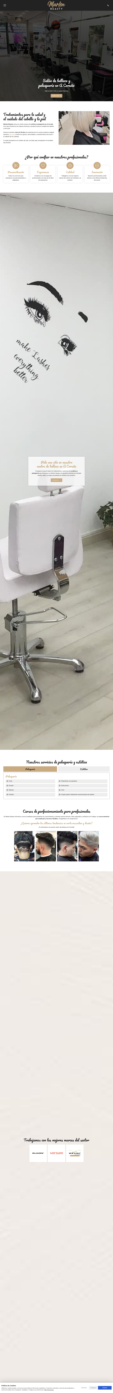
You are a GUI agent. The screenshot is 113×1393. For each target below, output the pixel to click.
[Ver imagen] (24, 846)
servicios (12, 134)
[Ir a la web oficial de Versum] (56, 1153)
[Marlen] (56, 5)
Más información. (49, 1390)
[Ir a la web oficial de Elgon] (38, 1153)
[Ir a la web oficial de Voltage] (74, 1153)
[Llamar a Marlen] (108, 5)
